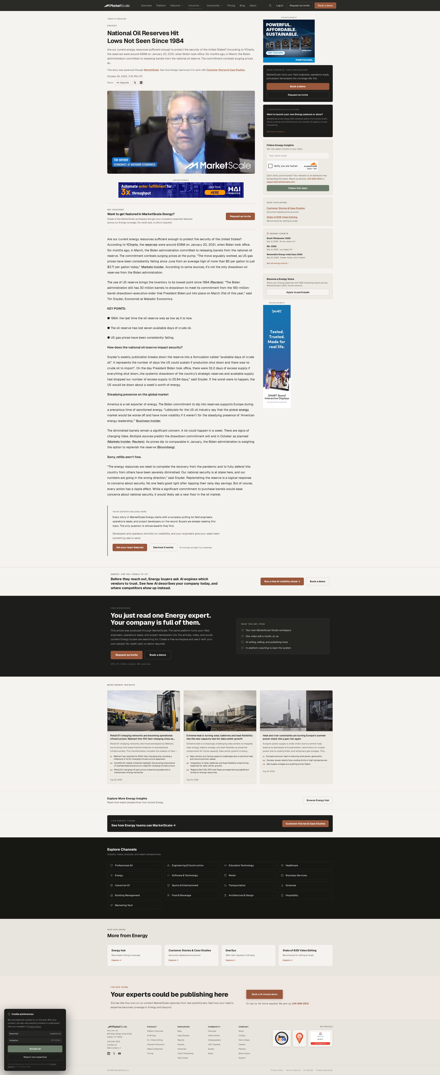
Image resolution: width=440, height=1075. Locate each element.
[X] (114, 1053)
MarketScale (151, 69)
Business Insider (148, 421)
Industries (193, 5)
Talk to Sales (244, 1040)
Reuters (216, 282)
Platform (161, 5)
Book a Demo (244, 1053)
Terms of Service (293, 1070)
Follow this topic (297, 188)
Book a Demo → (114, 1048)
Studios (181, 1044)
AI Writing (151, 1035)
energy (244, 410)
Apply (210, 1053)
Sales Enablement (155, 1049)
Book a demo (298, 86)
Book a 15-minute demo (264, 994)
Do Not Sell (308, 1070)
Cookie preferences (324, 1070)
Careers (242, 1044)
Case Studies (183, 1035)
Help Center (183, 1058)
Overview (146, 5)
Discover (175, 5)
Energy (112, 25)
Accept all (35, 1048)
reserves (151, 245)
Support (242, 1058)
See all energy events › (277, 263)
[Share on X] (135, 82)
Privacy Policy (277, 1070)
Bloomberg (166, 447)
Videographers (214, 1040)
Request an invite (300, 5)
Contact (242, 1035)
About (253, 5)
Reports (181, 1040)
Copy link (124, 82)
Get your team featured (129, 547)
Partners (242, 1049)
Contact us (112, 1045)
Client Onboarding (186, 1053)
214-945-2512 (314, 178)
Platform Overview (155, 1031)
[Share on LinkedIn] (141, 82)
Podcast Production (155, 1044)
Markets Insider (152, 267)
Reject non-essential (35, 1057)
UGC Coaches (214, 1044)
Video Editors (214, 1035)
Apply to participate (297, 292)
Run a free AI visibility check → (282, 581)
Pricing (231, 5)
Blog (242, 5)
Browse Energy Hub (318, 800)
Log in (279, 5)
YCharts (132, 245)
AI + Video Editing (155, 1040)
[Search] (270, 5)
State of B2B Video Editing (282, 217)
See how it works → (276, 131)
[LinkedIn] (108, 1053)
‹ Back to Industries (116, 18)
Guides (211, 1049)
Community (213, 5)
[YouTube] (119, 1053)
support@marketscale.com (281, 181)
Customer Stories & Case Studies (226, 69)
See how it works (163, 547)
